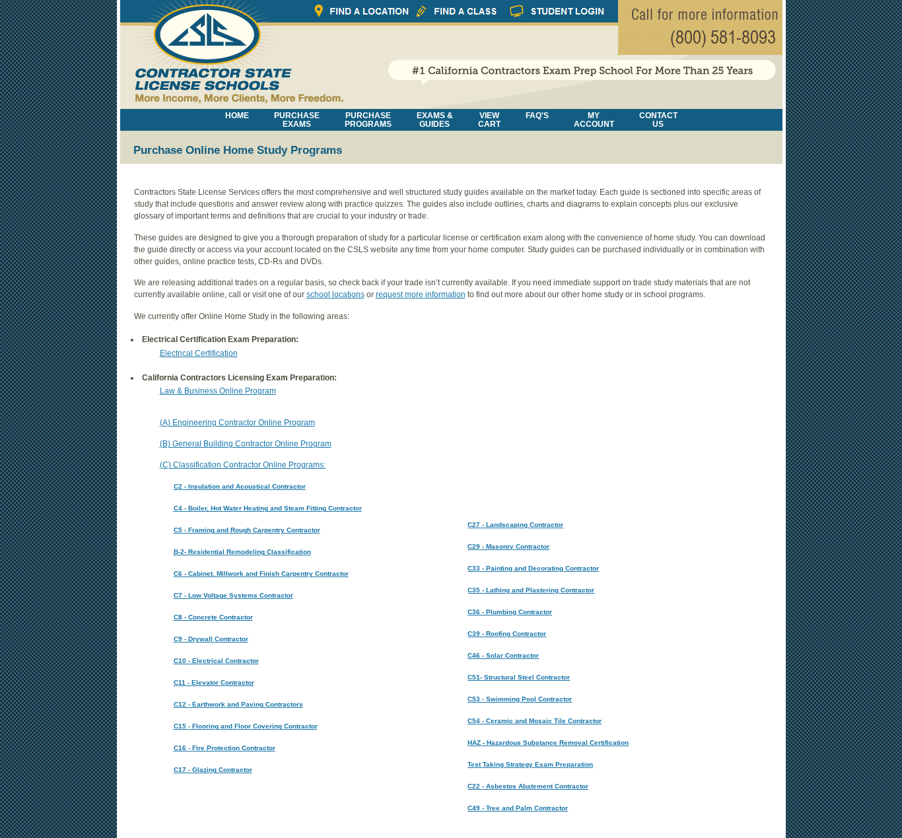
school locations (335, 294)
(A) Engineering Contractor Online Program (237, 422)
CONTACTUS (658, 120)
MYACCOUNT (594, 120)
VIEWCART (489, 120)
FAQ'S (537, 115)
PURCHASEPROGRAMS (368, 120)
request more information (421, 294)
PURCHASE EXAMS (297, 120)
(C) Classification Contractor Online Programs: (243, 465)
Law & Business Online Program (218, 391)
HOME (237, 115)
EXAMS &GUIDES (435, 120)
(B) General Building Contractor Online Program (245, 443)
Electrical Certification (199, 353)
